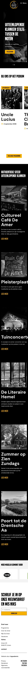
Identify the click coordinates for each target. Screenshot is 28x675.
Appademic (14, 656)
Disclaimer (4, 663)
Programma (10, 52)
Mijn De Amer (5, 634)
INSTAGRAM (24, 661)
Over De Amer (5, 631)
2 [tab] (14, 64)
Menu (24, 3)
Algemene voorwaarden (5, 666)
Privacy (3, 661)
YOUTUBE (24, 663)
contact (4, 649)
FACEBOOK (24, 665)
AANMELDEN (14, 613)
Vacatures (4, 636)
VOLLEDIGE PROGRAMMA (14, 156)
